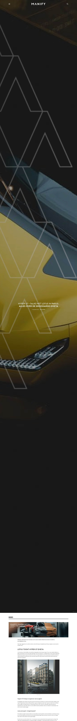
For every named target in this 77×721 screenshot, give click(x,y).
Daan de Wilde (42, 309)
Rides (11, 617)
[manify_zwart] (38, 4)
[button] (9, 4)
